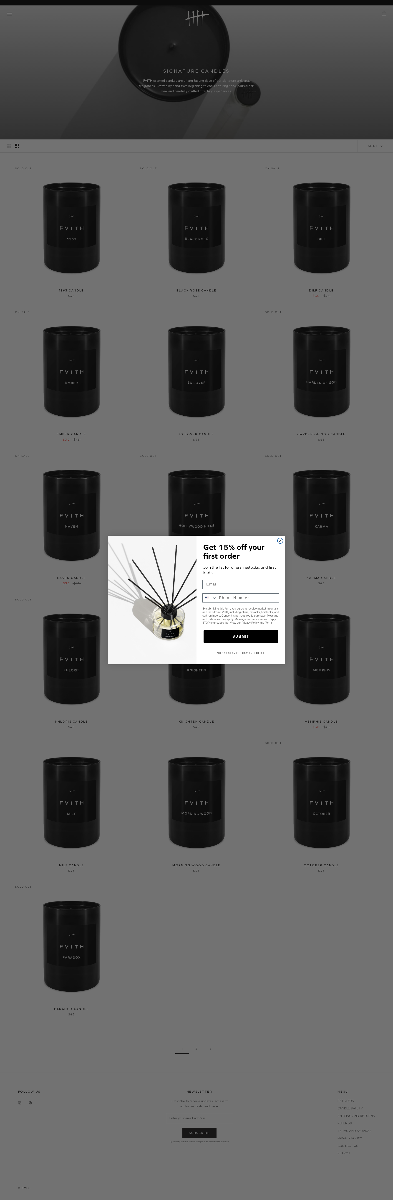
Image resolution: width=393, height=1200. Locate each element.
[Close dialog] (280, 540)
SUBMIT (240, 636)
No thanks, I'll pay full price (241, 652)
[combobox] (210, 598)
